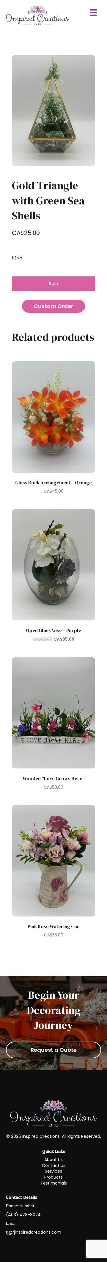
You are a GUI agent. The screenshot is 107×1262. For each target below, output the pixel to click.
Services (53, 1171)
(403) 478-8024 (23, 1215)
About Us (53, 1160)
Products (53, 1177)
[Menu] (93, 12)
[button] (53, 306)
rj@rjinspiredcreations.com (33, 1232)
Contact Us (53, 1165)
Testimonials (53, 1183)
